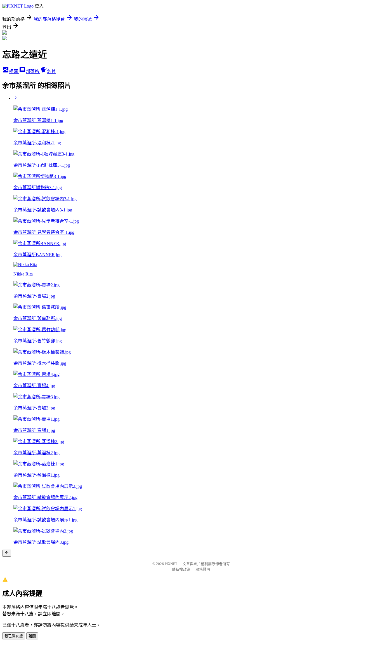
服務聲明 (202, 569)
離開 (32, 636)
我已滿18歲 (13, 636)
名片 (51, 71)
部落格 (33, 71)
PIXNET (171, 564)
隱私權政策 (181, 569)
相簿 (14, 71)
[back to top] (6, 553)
